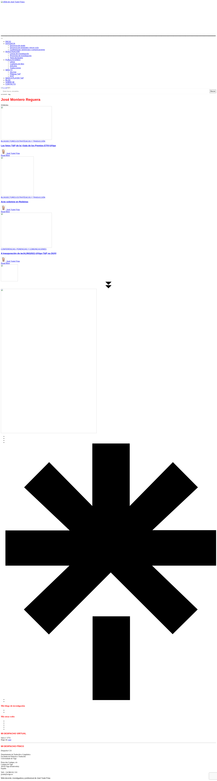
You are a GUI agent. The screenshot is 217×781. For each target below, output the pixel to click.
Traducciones (15, 68)
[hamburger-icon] (2, 38)
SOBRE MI (9, 82)
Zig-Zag (13, 72)
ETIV (7, 723)
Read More (5, 155)
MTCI (7, 721)
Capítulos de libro (17, 64)
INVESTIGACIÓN (12, 52)
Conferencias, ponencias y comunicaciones (27, 50)
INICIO (8, 41)
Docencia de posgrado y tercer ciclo (24, 48)
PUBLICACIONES (12, 60)
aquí (9, 740)
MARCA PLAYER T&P (14, 78)
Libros (12, 62)
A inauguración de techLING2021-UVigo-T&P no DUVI (28, 253)
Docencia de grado (17, 46)
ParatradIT (9, 729)
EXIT (12, 76)
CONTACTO (10, 84)
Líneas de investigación (19, 54)
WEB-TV (9, 70)
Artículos (13, 66)
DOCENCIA (10, 44)
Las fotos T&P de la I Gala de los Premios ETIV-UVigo (28, 145)
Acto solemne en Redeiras (14, 202)
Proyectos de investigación (21, 56)
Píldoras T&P (15, 74)
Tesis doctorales (16, 58)
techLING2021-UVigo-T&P (15, 727)
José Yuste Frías (13, 153)
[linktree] (110, 699)
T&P (7, 725)
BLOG (7, 80)
